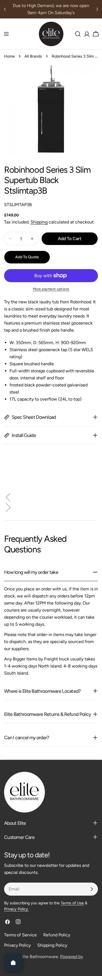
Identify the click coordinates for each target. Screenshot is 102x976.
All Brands (33, 56)
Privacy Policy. (16, 908)
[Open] (13, 962)
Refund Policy (56, 934)
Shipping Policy (52, 945)
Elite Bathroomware (39, 956)
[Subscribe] (91, 889)
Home (9, 56)
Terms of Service (20, 934)
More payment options (51, 289)
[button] (51, 498)
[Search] (77, 34)
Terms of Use (72, 903)
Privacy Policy (17, 945)
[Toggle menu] (6, 34)
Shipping (39, 222)
